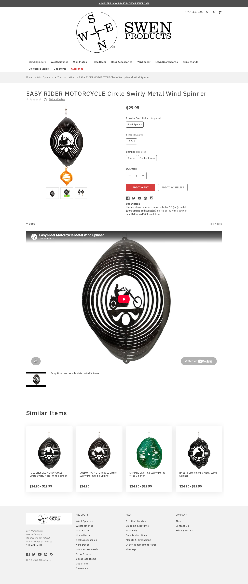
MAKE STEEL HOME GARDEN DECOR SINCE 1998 (124, 3)
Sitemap (131, 549)
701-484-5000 (34, 545)
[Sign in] (213, 12)
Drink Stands (190, 62)
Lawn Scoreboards (167, 62)
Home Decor (99, 62)
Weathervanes (59, 62)
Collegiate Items (39, 68)
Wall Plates (80, 62)
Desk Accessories (121, 62)
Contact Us (182, 525)
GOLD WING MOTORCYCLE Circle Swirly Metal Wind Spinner (98, 474)
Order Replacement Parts (141, 544)
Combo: (136, 151)
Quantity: (131, 168)
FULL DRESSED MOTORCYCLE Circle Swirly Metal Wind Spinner (48, 474)
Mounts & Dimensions (138, 540)
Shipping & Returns (137, 525)
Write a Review (57, 99)
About (179, 521)
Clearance (77, 68)
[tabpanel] (52, 193)
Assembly (131, 530)
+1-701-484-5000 (193, 11)
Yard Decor (144, 62)
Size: (135, 135)
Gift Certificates (136, 521)
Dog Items (60, 68)
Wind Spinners (37, 62)
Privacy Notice (184, 530)
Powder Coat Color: (143, 118)
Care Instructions (136, 535)
